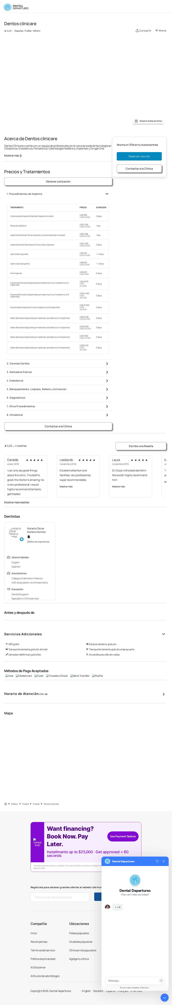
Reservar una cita (139, 156)
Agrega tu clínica (79, 959)
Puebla (25, 804)
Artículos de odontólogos (45, 976)
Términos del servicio (43, 950)
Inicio (34, 933)
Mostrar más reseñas (16, 502)
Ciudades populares (80, 942)
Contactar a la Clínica (58, 426)
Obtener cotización (58, 181)
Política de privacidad (43, 959)
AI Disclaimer (38, 967)
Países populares (79, 933)
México (14, 804)
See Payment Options (123, 836)
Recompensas (39, 942)
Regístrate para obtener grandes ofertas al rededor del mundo (68, 887)
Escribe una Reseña (141, 446)
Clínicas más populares (82, 950)
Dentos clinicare (51, 804)
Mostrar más (13, 155)
